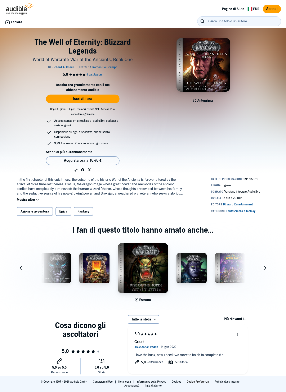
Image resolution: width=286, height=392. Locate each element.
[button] (76, 170)
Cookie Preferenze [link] (198, 381)
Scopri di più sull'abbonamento (69, 152)
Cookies (177, 381)
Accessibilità (132, 385)
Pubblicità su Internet (228, 381)
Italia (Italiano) (153, 385)
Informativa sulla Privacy (152, 381)
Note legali (124, 381)
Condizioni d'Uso (103, 381)
